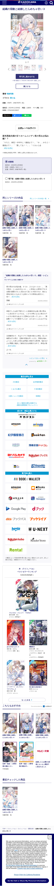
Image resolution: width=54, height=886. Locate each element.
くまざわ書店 (16, 389)
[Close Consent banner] (50, 837)
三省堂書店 (38, 389)
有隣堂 (38, 396)
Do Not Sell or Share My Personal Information (21, 865)
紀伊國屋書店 (38, 382)
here (16, 850)
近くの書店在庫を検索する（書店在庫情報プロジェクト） (27, 404)
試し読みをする (28, 77)
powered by (32, 361)
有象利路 (10, 94)
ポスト (8, 115)
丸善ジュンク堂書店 (16, 396)
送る (27, 115)
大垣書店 (16, 382)
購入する (27, 86)
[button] (44, 69)
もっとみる (25, 700)
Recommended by (37, 706)
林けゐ (12, 98)
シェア (18, 115)
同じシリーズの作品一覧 (38, 198)
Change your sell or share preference (30, 868)
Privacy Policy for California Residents (27, 875)
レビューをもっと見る (37, 358)
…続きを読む (8, 148)
